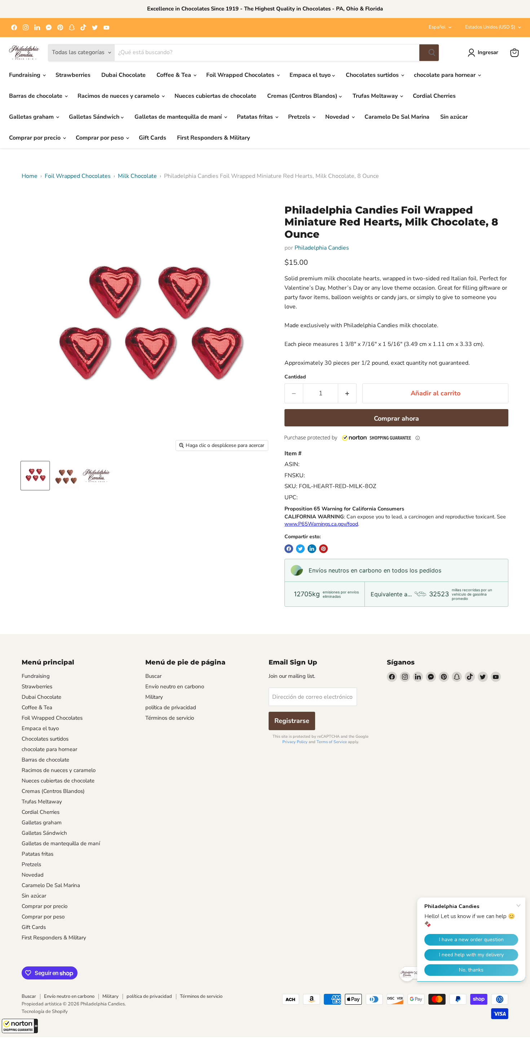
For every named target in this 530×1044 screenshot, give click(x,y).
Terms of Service (332, 742)
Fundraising (25, 75)
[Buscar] (429, 52)
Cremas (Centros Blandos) (303, 96)
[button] (20, 1026)
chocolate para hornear (445, 75)
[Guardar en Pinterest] (323, 548)
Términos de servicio (169, 717)
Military (154, 697)
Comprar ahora (396, 418)
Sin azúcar (454, 117)
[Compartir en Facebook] (288, 548)
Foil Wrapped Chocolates (241, 75)
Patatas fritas (255, 117)
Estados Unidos (490, 27)
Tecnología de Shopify (45, 1011)
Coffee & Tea (174, 75)
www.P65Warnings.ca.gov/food (321, 523)
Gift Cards (152, 138)
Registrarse (291, 720)
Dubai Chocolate (123, 75)
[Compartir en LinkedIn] (312, 548)
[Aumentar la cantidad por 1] (347, 393)
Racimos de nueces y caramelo (119, 96)
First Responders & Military (213, 138)
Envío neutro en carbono (174, 686)
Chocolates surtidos (373, 75)
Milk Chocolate (137, 176)
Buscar (153, 676)
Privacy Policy (295, 742)
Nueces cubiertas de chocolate (215, 96)
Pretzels (300, 117)
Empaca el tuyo (311, 75)
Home (29, 176)
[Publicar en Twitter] (300, 548)
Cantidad (295, 377)
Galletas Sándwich (95, 117)
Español (437, 27)
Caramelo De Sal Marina (397, 117)
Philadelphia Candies (322, 248)
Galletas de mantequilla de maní (178, 117)
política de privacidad (170, 707)
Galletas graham (32, 117)
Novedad (338, 117)
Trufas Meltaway (376, 96)
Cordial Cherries (434, 96)
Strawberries (73, 75)
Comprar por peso (100, 138)
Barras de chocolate (36, 96)
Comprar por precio (35, 138)
